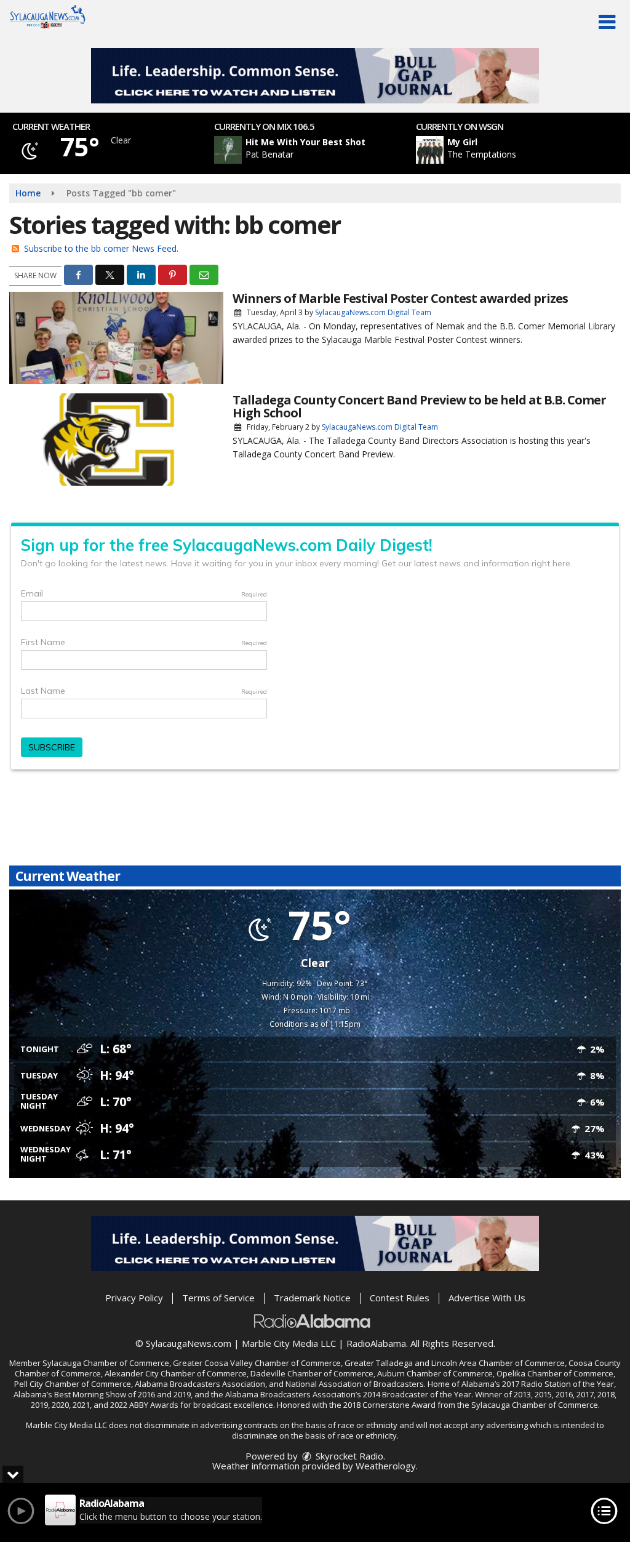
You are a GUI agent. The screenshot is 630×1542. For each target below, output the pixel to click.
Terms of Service (218, 1297)
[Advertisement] (315, 75)
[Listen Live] (321, 150)
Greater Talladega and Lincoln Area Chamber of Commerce (455, 1362)
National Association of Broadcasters (354, 1383)
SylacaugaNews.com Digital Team (373, 312)
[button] (607, 22)
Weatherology (386, 1466)
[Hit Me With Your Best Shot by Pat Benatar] (228, 150)
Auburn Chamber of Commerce (435, 1373)
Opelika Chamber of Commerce (554, 1373)
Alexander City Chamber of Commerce (176, 1373)
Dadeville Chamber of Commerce (311, 1373)
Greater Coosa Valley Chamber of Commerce (257, 1362)
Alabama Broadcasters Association (200, 1383)
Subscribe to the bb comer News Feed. (101, 248)
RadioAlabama (376, 1343)
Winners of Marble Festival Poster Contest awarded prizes (400, 298)
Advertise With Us (487, 1297)
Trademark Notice (312, 1297)
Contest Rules (399, 1297)
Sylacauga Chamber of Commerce (105, 1362)
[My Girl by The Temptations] (430, 150)
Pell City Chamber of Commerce (72, 1383)
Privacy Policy (134, 1297)
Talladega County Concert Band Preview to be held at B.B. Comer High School (419, 406)
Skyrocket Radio (348, 1456)
